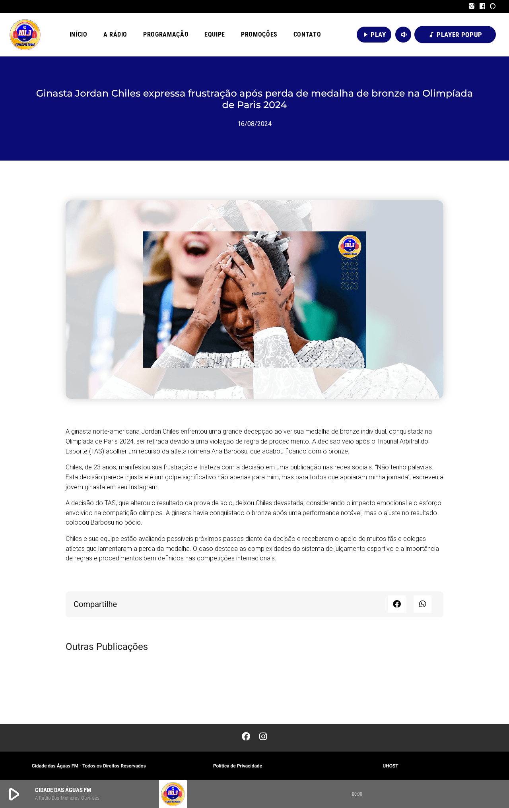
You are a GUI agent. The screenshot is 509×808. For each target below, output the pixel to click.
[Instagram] (471, 6)
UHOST (390, 766)
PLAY (374, 35)
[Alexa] (493, 6)
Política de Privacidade (237, 766)
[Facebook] (482, 6)
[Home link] (25, 34)
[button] (397, 604)
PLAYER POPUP (455, 35)
